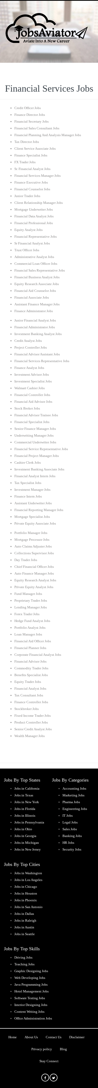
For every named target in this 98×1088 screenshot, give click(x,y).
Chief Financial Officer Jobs (34, 567)
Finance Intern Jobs (28, 496)
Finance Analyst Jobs (29, 368)
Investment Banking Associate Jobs (39, 469)
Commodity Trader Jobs (31, 668)
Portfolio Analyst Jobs (29, 628)
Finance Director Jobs (29, 115)
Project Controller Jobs (30, 347)
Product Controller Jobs (31, 722)
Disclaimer (76, 1037)
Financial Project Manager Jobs (36, 456)
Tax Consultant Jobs (28, 695)
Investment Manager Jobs (32, 490)
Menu (87, 7)
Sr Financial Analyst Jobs (32, 243)
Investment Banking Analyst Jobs (38, 334)
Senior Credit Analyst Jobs (33, 729)
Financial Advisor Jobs (30, 661)
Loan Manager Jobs (28, 634)
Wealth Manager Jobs (29, 736)
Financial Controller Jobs (32, 395)
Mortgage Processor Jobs (31, 540)
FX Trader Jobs (25, 162)
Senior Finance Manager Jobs (35, 429)
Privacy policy (41, 1049)
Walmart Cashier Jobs (29, 388)
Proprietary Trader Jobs (30, 600)
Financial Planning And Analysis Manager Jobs (47, 135)
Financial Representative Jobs (35, 236)
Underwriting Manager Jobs (34, 435)
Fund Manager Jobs (28, 594)
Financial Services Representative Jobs (41, 361)
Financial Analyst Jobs (30, 688)
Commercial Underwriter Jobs (35, 442)
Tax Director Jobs (26, 142)
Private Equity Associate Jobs (35, 523)
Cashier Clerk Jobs (27, 462)
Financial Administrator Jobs (34, 327)
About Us (31, 1037)
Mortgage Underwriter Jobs (33, 209)
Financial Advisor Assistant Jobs (37, 354)
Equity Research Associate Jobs (36, 284)
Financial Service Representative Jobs (41, 449)
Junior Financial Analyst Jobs (35, 320)
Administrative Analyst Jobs (34, 257)
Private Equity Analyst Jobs (33, 587)
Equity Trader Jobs (27, 682)
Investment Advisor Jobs (31, 374)
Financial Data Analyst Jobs (34, 216)
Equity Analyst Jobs (28, 230)
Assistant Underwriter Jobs (33, 503)
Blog (63, 1049)
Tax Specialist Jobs (27, 483)
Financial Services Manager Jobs (37, 176)
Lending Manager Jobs (30, 607)
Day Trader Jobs (25, 560)
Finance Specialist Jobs (30, 155)
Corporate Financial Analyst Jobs (37, 655)
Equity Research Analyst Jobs (35, 580)
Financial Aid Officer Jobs (32, 641)
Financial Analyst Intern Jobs (34, 476)
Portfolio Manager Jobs (30, 533)
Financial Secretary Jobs (31, 121)
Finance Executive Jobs (31, 182)
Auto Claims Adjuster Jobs (33, 546)
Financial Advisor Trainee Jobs (36, 415)
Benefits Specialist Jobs (31, 675)
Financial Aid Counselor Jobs (35, 291)
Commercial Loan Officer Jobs (35, 264)
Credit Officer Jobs (27, 108)
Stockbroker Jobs (26, 709)
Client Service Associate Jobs (35, 148)
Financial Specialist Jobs (31, 422)
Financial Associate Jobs (31, 297)
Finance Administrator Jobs (33, 311)
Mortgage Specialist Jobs (32, 517)
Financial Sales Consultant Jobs (36, 128)
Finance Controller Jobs (31, 702)
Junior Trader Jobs (27, 196)
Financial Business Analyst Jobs (37, 277)
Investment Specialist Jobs (33, 381)
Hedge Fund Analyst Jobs (32, 621)
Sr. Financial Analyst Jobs (32, 169)
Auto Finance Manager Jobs (34, 573)
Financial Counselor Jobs (32, 189)
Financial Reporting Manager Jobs (38, 510)
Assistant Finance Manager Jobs (37, 304)
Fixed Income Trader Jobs (32, 716)
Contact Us (53, 1037)
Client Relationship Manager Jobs (38, 203)
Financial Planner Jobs (30, 648)
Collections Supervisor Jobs (34, 553)
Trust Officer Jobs (26, 250)
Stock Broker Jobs (27, 408)
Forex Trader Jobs (26, 614)
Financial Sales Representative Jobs (39, 270)
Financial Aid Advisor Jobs (33, 402)
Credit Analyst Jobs (28, 341)
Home (12, 1037)
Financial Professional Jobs (33, 223)
